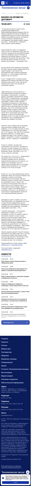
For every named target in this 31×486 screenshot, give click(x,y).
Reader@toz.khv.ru (7, 415)
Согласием (25, 478)
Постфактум (6, 352)
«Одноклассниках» (17, 245)
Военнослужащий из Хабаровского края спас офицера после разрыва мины (14, 307)
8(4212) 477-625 (6, 398)
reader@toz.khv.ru (6, 249)
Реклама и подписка (9, 379)
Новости (4, 342)
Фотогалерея (6, 372)
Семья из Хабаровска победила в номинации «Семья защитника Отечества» (15, 284)
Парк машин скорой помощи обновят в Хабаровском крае (13, 262)
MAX (25, 243)
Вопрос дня (5, 349)
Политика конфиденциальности (11, 467)
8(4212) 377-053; (6, 404)
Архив (3, 366)
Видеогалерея (7, 376)
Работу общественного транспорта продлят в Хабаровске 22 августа (15, 277)
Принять (15, 482)
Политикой (9, 479)
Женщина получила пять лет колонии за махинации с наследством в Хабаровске (14, 300)
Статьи (11, 13)
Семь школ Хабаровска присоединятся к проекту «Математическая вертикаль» (14, 269)
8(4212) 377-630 (17, 409)
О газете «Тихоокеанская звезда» (15, 369)
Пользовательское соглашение (11, 466)
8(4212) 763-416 (17, 404)
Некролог (5, 356)
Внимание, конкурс (9, 359)
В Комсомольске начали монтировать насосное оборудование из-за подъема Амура (13, 315)
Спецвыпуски (6, 362)
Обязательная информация (12, 383)
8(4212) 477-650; (6, 409)
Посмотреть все (16, 323)
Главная (3, 13)
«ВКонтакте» (5, 245)
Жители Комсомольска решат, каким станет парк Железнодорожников (15, 292)
